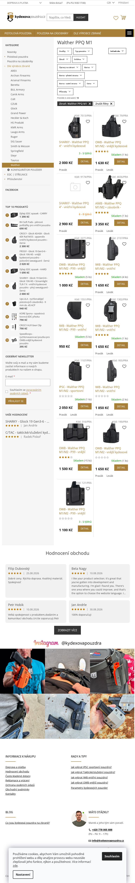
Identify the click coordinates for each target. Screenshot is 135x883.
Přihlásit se (16, 401)
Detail (85, 161)
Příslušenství (14, 179)
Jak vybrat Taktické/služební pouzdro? (93, 772)
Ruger (14, 136)
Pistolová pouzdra (17, 56)
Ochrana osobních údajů (20, 785)
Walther (15, 165)
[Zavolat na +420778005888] (65, 2)
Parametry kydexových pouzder (89, 787)
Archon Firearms (20, 75)
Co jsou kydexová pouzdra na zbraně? (27, 822)
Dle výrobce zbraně (18, 66)
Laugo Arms (18, 132)
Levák (110, 169)
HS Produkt (17, 122)
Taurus (15, 160)
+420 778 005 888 (102, 829)
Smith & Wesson (20, 146)
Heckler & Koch (19, 118)
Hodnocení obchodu (67, 553)
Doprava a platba (17, 2)
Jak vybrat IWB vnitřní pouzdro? (89, 777)
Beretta (15, 84)
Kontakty (10, 793)
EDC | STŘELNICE (17, 174)
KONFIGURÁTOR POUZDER (26, 169)
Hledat (80, 17)
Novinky (12, 52)
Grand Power (18, 113)
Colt (13, 99)
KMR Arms (17, 127)
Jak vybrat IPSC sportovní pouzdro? (91, 767)
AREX (14, 70)
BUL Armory (18, 89)
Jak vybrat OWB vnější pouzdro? (89, 782)
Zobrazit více (67, 630)
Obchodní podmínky (17, 789)
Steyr (14, 155)
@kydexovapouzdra (81, 643)
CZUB (14, 103)
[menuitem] (18, 33)
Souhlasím (112, 856)
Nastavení (23, 874)
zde (15, 866)
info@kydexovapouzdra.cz (108, 840)
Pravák (63, 169)
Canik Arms (17, 94)
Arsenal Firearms (21, 80)
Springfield (17, 151)
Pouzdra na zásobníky (20, 61)
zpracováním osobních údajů (25, 391)
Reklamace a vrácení (17, 780)
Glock (14, 108)
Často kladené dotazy (17, 776)
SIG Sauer (16, 141)
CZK (109, 2)
